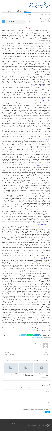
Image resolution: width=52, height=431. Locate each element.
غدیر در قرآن (45, 354)
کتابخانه (33, 11)
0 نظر (41, 23)
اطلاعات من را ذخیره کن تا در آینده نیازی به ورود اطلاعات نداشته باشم (35, 409)
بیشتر (10, 11)
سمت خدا (14, 11)
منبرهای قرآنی (20, 11)
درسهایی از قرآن (27, 11)
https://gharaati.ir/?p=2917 (37, 337)
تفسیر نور (38, 11)
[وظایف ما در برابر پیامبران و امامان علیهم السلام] (26, 368)
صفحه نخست (47, 11)
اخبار (42, 11)
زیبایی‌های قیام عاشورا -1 (9, 354)
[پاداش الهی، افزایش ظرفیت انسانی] (41, 368)
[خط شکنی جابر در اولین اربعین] (11, 368)
